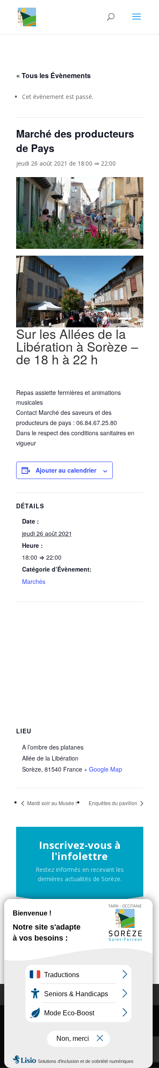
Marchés (33, 581)
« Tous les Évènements (53, 75)
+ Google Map (103, 769)
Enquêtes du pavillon (114, 802)
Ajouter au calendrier (66, 470)
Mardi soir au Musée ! (51, 802)
